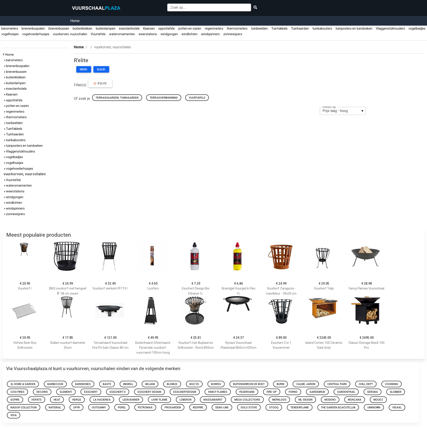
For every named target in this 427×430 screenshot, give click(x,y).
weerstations (147, 34)
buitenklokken (82, 28)
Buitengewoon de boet (249, 384)
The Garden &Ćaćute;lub (338, 407)
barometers (9, 28)
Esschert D (118, 391)
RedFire (198, 407)
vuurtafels (197, 97)
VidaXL (397, 407)
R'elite (101, 83)
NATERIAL (55, 407)
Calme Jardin (305, 384)
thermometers (237, 28)
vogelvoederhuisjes (36, 34)
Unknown (373, 407)
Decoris (42, 391)
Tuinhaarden (300, 28)
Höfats (37, 399)
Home (75, 21)
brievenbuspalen (33, 28)
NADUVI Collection (23, 407)
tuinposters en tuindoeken (354, 28)
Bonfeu (216, 384)
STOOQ (273, 407)
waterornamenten (122, 34)
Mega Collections (247, 399)
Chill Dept (366, 384)
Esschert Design (149, 391)
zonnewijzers (233, 34)
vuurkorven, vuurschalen (70, 34)
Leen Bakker (131, 399)
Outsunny (99, 407)
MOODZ (378, 399)
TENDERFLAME (299, 407)
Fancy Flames (217, 391)
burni (280, 384)
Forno (293, 391)
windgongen (169, 34)
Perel (122, 407)
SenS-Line (222, 407)
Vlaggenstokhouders (390, 28)
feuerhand (247, 391)
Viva (13, 415)
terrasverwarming (164, 97)
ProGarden (173, 407)
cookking (391, 384)
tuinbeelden (259, 28)
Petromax (145, 407)
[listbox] (343, 111)
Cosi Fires (17, 391)
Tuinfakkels (279, 28)
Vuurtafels (98, 34)
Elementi (66, 391)
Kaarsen (149, 28)
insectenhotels (129, 28)
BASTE (107, 384)
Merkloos (279, 399)
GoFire (15, 399)
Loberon (185, 399)
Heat (57, 399)
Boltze (194, 384)
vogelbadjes (417, 28)
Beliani (150, 384)
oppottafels (166, 28)
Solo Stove (249, 407)
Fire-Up (272, 391)
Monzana (354, 399)
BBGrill (128, 384)
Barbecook (55, 384)
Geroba (372, 391)
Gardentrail (346, 391)
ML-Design (305, 399)
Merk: (84, 69)
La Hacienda (102, 399)
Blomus (172, 384)
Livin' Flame (159, 399)
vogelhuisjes (10, 34)
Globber (395, 391)
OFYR (76, 407)
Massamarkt (212, 399)
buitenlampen (106, 28)
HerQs (76, 399)
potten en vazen (190, 28)
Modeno (330, 399)
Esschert (91, 391)
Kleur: (101, 69)
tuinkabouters (322, 28)
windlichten (189, 34)
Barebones (83, 384)
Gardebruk (317, 391)
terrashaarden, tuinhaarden (117, 97)
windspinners (210, 34)
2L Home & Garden (22, 384)
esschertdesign (184, 391)
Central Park (337, 384)
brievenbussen (58, 28)
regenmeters (214, 28)
